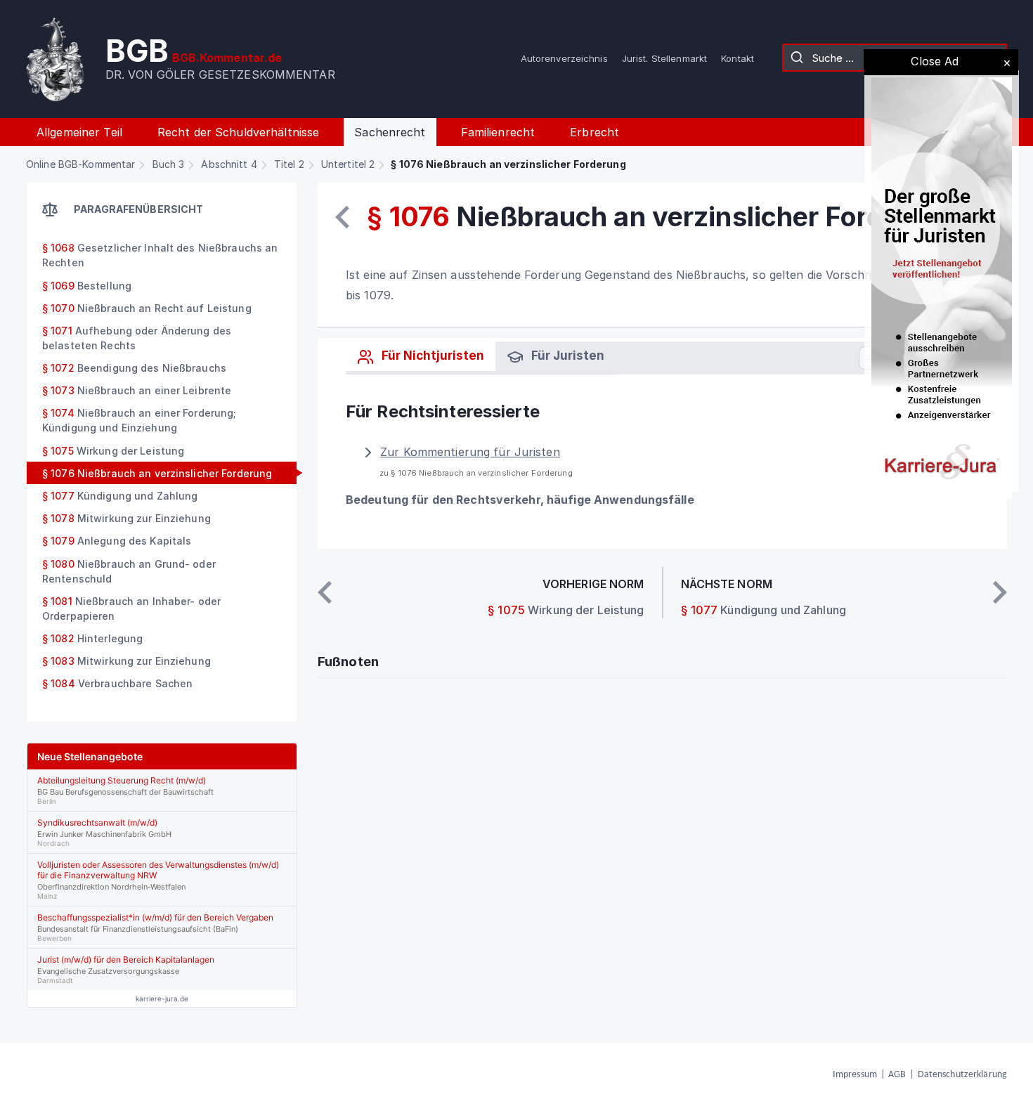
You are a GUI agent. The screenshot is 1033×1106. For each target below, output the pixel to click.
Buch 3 (168, 164)
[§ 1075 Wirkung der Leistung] (342, 217)
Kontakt (737, 58)
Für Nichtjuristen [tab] (431, 356)
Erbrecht (594, 132)
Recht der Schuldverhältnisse (238, 132)
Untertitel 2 (348, 164)
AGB (897, 1074)
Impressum (855, 1074)
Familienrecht (498, 132)
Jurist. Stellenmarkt (664, 58)
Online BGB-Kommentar (80, 164)
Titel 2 (289, 164)
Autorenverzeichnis (564, 58)
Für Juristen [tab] (566, 356)
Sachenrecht (389, 132)
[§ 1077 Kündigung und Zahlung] (1000, 592)
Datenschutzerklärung (962, 1074)
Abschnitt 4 (228, 164)
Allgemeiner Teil (79, 132)
